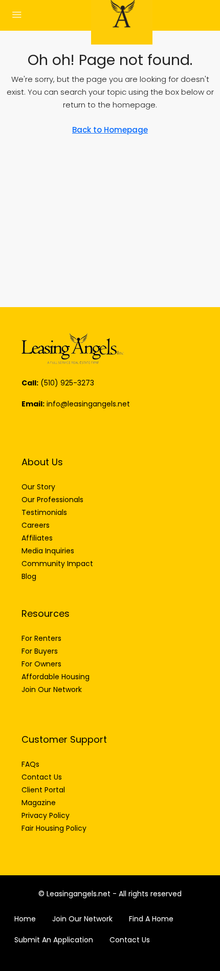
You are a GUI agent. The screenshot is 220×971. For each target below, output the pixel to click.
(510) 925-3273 (67, 383)
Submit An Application (53, 940)
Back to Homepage (110, 129)
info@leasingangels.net (88, 404)
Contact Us (129, 940)
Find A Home (151, 919)
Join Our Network (82, 919)
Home (25, 919)
